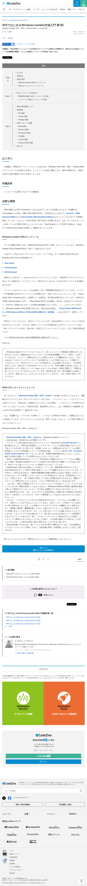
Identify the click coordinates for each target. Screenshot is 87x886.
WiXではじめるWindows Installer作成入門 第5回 (23, 620)
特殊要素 (20, 110)
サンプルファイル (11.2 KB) (25, 44)
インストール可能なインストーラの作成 (32, 99)
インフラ (36, 9)
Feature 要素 (23, 139)
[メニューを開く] (3, 3)
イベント (50, 813)
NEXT (79, 559)
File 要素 (21, 136)
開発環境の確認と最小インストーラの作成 (33, 96)
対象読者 (20, 76)
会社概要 (12, 863)
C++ (4, 38)
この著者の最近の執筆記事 (24, 653)
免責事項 (12, 860)
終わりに (20, 146)
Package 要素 (23, 119)
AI (10, 9)
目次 (43, 65)
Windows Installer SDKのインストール (32, 82)
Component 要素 (24, 133)
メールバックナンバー (45, 750)
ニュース (6, 813)
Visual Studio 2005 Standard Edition (36, 217)
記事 (26, 813)
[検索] (4, 9)
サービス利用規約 (14, 867)
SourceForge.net (69, 442)
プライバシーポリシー (16, 870)
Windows (10, 38)
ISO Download (11, 272)
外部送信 (12, 873)
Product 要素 (23, 116)
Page (7, 96)
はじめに (20, 72)
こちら (46, 399)
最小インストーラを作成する (27, 93)
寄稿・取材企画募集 (23, 804)
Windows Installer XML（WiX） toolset (35, 395)
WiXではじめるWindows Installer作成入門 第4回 (23, 624)
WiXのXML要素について (25, 106)
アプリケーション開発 (21, 9)
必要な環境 (21, 79)
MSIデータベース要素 (24, 123)
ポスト (8, 57)
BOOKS (72, 813)
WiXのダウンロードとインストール (30, 86)
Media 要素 (22, 126)
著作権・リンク (14, 854)
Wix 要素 (21, 113)
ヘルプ (11, 851)
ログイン (44, 762)
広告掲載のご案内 (65, 804)
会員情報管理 (13, 857)
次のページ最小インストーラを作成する (43, 548)
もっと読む (9, 626)
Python (62, 9)
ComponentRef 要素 (25, 143)
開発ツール (72, 9)
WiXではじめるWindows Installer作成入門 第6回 (23, 617)
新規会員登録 (44, 756)
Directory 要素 (23, 129)
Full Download (11, 267)
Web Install (9, 263)
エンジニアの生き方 (49, 9)
